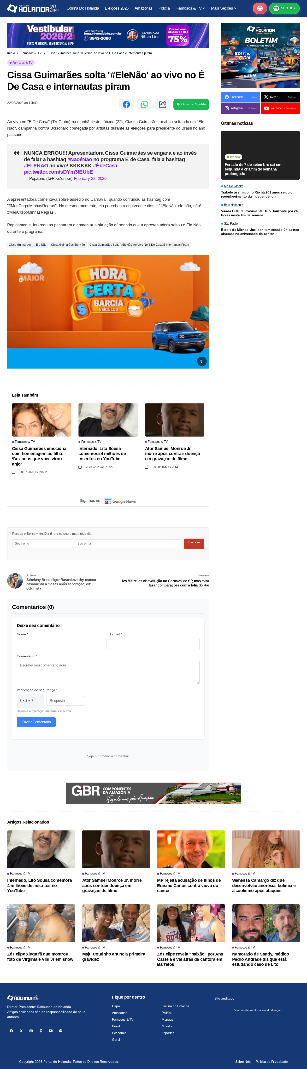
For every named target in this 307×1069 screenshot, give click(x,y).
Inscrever (194, 542)
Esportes (168, 1033)
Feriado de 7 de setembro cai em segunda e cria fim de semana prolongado (253, 169)
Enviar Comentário (36, 722)
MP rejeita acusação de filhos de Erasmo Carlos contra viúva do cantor (189, 885)
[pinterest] (41, 1031)
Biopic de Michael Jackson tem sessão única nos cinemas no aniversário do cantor (260, 232)
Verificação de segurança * (37, 690)
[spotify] (60, 1031)
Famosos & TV (31, 53)
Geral (116, 1039)
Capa (116, 1006)
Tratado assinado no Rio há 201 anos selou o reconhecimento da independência (257, 194)
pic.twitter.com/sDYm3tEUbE (58, 172)
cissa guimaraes (20, 244)
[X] (21, 1031)
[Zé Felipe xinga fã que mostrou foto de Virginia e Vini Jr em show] (41, 923)
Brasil (116, 1026)
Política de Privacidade (272, 1061)
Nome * (22, 634)
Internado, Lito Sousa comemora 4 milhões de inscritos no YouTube (102, 453)
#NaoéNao (80, 159)
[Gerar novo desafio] (38, 701)
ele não (41, 244)
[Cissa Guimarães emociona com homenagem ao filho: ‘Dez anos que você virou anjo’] (41, 420)
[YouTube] (51, 1031)
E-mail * (116, 634)
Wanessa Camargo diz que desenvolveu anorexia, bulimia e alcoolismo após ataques (264, 885)
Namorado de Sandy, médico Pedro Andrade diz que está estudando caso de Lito (260, 959)
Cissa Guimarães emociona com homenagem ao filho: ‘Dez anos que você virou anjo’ (39, 456)
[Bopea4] (33, 8)
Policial (166, 1013)
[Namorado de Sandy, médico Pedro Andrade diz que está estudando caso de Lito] (266, 923)
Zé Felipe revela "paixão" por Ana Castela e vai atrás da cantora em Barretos (190, 959)
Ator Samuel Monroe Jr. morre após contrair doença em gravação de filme (172, 453)
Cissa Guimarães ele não (68, 244)
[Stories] (260, 8)
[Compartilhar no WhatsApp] (144, 104)
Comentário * (27, 656)
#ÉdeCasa (105, 166)
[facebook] (11, 1031)
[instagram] (31, 1031)
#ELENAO (36, 166)
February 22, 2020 (90, 178)
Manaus (167, 1019)
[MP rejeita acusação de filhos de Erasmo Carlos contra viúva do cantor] (191, 849)
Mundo (167, 1026)
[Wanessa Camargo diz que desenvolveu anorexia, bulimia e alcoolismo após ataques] (266, 849)
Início (11, 53)
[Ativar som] (202, 361)
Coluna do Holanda (175, 1006)
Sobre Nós (242, 1061)
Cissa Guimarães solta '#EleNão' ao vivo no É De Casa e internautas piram (139, 244)
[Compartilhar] (163, 104)
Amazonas (119, 1013)
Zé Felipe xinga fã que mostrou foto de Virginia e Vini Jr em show (40, 957)
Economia (119, 1033)
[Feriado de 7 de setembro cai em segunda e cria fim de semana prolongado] (260, 155)
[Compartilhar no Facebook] (126, 104)
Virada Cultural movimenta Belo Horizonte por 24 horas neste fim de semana (259, 213)
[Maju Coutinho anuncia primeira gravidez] (116, 923)
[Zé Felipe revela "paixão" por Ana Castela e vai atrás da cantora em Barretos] (191, 923)
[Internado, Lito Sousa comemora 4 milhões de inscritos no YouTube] (108, 420)
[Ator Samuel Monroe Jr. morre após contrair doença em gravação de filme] (174, 420)
